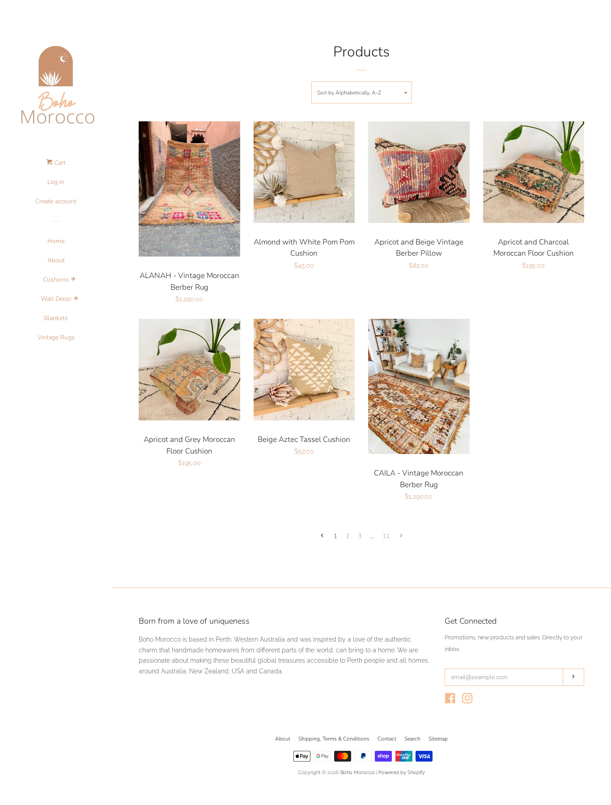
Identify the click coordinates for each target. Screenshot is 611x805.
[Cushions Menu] (73, 280)
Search (412, 738)
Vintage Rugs (56, 337)
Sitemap (438, 738)
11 (386, 536)
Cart (59, 162)
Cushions (56, 279)
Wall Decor (56, 299)
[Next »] (401, 536)
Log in (55, 182)
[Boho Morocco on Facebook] (450, 700)
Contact (387, 738)
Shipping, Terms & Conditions (333, 738)
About (56, 260)
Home (55, 241)
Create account (55, 201)
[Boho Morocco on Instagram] (467, 700)
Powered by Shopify (401, 772)
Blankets (56, 318)
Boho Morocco (357, 772)
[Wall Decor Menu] (76, 299)
